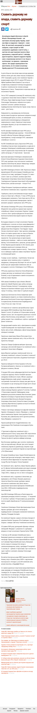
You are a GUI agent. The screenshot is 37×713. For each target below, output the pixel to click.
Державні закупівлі (24, 710)
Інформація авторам (20, 600)
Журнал (14, 6)
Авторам (5, 708)
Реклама (16, 710)
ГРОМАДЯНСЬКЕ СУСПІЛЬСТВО (27, 6)
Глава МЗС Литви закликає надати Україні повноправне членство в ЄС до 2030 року (17, 668)
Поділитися (15, 29)
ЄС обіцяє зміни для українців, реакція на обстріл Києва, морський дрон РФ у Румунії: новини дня (18, 659)
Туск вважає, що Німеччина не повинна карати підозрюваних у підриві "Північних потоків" (14, 641)
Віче (8, 6)
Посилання (28, 708)
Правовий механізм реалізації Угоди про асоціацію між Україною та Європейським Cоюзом (18, 607)
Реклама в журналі (20, 598)
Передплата (18, 601)
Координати (12, 708)
